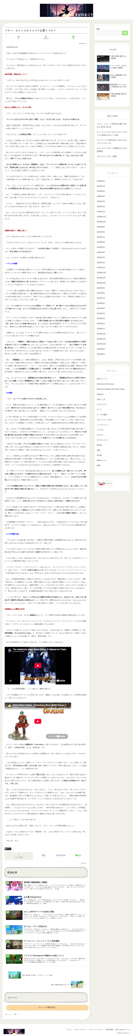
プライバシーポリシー (96, 1029)
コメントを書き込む (47, 1007)
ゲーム (9, 849)
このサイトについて (80, 1029)
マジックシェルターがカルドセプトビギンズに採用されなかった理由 (112, 133)
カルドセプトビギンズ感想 (107, 156)
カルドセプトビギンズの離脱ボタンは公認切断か (112, 149)
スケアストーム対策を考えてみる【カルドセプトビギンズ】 (112, 141)
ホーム (69, 1029)
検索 (98, 29)
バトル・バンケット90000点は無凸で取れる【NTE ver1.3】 (111, 125)
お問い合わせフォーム (122, 1029)
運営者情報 (109, 1029)
